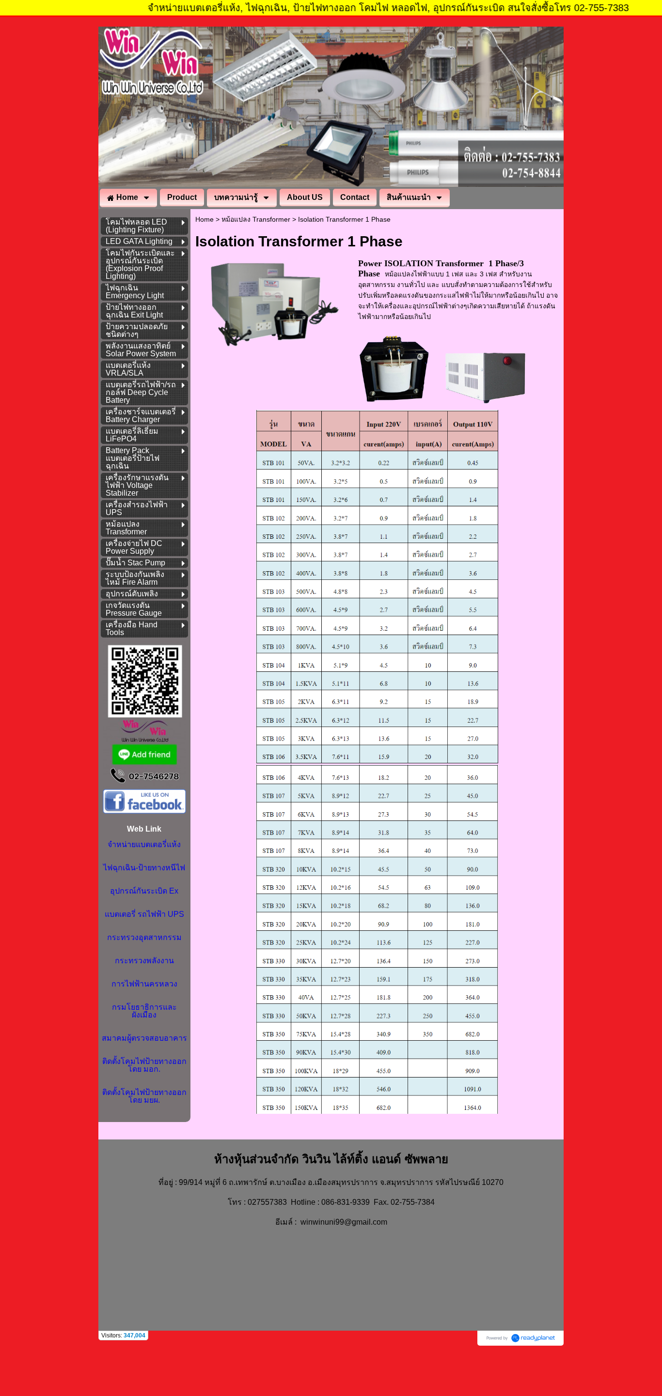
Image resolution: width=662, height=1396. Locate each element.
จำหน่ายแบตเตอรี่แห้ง (144, 844)
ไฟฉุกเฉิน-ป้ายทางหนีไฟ (144, 868)
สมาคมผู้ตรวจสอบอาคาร (144, 1038)
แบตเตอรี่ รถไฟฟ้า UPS (144, 914)
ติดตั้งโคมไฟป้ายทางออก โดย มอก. (144, 1065)
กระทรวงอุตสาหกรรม (144, 937)
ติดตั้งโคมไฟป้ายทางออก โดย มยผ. (144, 1096)
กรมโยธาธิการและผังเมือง (144, 1011)
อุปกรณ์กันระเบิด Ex (144, 891)
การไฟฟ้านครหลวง (144, 984)
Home (204, 219)
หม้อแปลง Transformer (255, 219)
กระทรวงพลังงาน (144, 960)
